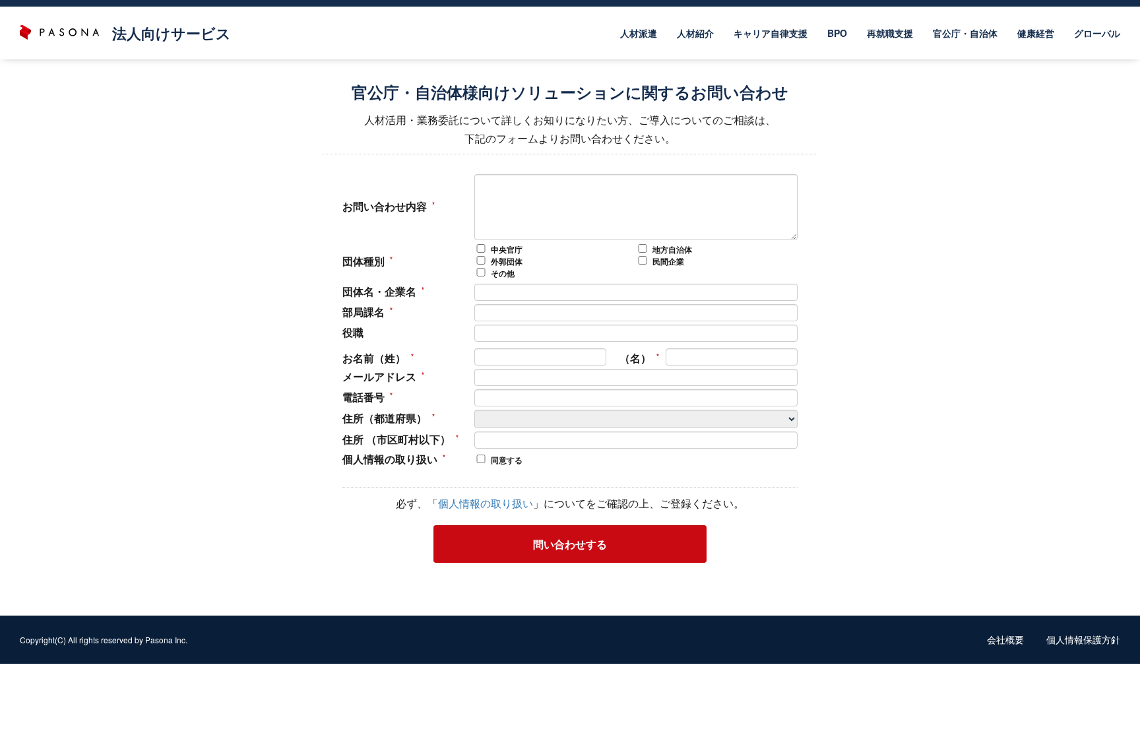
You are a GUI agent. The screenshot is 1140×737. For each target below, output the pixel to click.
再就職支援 (890, 33)
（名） (635, 358)
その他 (503, 273)
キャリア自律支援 (771, 33)
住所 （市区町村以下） (396, 439)
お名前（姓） (374, 358)
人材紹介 (695, 33)
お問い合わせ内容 (384, 206)
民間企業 (668, 261)
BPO (837, 33)
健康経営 (1035, 33)
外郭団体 (506, 261)
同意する (506, 460)
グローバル (1097, 33)
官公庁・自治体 (965, 33)
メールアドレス (379, 376)
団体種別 (363, 261)
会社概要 (1005, 639)
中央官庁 (506, 249)
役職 (353, 332)
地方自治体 (672, 249)
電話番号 (363, 397)
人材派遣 (638, 33)
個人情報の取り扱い (389, 459)
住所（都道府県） (384, 418)
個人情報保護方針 (1083, 639)
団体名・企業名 (379, 291)
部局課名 (363, 312)
